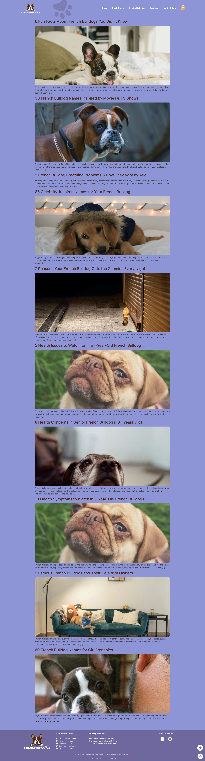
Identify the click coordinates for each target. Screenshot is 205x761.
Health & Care (169, 8)
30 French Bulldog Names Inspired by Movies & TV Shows (87, 98)
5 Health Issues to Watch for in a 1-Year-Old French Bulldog (88, 345)
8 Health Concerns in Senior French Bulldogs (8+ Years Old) (88, 422)
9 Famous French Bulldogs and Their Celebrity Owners (84, 573)
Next (166, 726)
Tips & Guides (118, 8)
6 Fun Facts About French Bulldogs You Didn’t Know (81, 21)
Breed (104, 8)
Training (154, 8)
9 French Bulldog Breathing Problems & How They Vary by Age (91, 175)
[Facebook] (170, 739)
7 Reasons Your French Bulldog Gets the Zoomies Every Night (90, 268)
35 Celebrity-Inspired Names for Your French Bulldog (82, 191)
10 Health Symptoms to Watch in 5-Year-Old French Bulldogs (89, 499)
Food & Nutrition (137, 8)
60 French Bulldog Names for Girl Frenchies (74, 650)
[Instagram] (162, 739)
